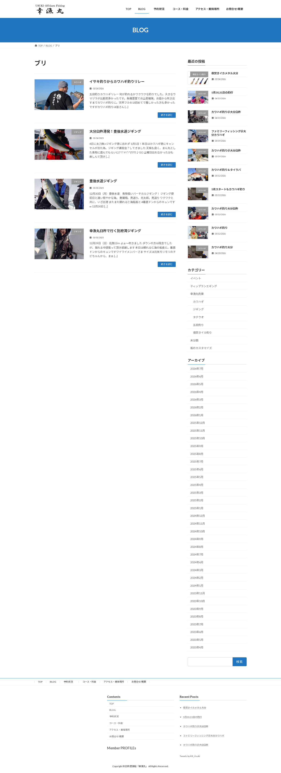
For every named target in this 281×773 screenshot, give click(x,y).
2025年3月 (196, 492)
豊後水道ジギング (103, 181)
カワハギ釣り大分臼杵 (224, 208)
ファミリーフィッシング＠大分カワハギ (203, 735)
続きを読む (166, 115)
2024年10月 (197, 531)
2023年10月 (197, 601)
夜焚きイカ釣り (202, 332)
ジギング (198, 309)
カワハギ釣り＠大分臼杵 (226, 111)
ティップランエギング (203, 286)
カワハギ (198, 301)
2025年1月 (196, 507)
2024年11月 (197, 523)
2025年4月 (196, 484)
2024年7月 (196, 554)
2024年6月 (196, 562)
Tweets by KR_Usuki (190, 756)
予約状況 (69, 681)
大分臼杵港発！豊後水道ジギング (115, 131)
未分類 (194, 340)
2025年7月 (196, 461)
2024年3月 (196, 569)
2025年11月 (197, 430)
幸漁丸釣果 (197, 293)
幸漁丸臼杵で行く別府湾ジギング (115, 231)
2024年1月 (196, 585)
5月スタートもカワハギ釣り (228, 189)
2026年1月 (196, 415)
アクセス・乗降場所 (114, 681)
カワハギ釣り (219, 227)
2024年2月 (196, 577)
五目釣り (198, 324)
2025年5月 (196, 477)
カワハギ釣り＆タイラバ (226, 169)
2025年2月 (196, 500)
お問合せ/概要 (139, 681)
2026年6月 (196, 376)
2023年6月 (196, 632)
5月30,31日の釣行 (222, 92)
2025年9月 (196, 446)
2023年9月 (196, 608)
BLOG (53, 681)
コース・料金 (89, 681)
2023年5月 (196, 639)
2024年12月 (197, 515)
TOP (40, 681)
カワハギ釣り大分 (222, 247)
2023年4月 (196, 647)
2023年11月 (197, 593)
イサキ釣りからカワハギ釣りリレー (117, 81)
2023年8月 (196, 616)
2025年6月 (196, 469)
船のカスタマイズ (201, 348)
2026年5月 (196, 384)
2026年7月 (196, 368)
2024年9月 (196, 539)
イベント (195, 278)
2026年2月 (196, 407)
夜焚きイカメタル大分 (224, 73)
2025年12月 (197, 422)
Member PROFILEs (121, 748)
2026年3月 (196, 399)
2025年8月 (196, 453)
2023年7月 (196, 624)
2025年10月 (197, 438)
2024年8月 (196, 546)
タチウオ (198, 317)
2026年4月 (196, 391)
